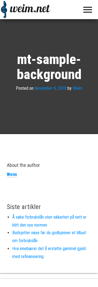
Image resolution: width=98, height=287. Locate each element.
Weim (77, 88)
